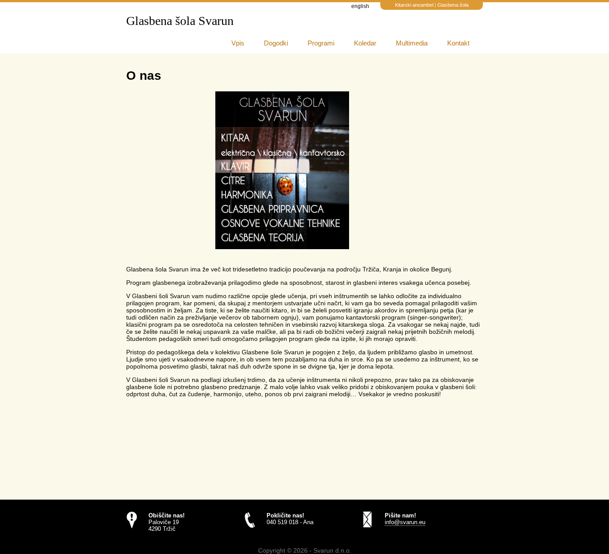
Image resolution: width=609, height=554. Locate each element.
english (360, 6)
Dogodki (276, 43)
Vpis (237, 43)
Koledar (365, 43)
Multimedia (412, 43)
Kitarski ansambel (415, 5)
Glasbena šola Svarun (180, 21)
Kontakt (458, 43)
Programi (321, 43)
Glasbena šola (453, 5)
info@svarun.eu (405, 522)
